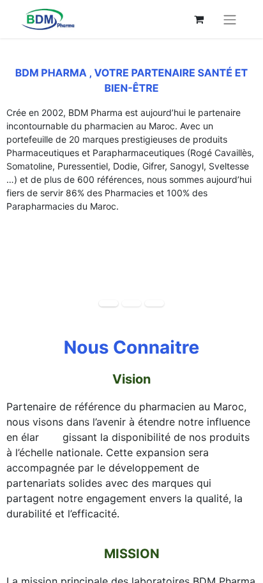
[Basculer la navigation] (229, 19)
